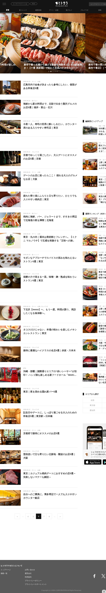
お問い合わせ (30, 570)
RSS (33, 3)
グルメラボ (84, 10)
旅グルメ (69, 10)
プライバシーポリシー (33, 581)
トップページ (6, 570)
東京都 (92, 405)
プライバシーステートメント (36, 584)
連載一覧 (4, 573)
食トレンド (23, 10)
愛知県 (92, 410)
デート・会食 (53, 10)
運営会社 (28, 573)
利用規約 (28, 577)
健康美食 (38, 10)
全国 (92, 400)
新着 (7, 10)
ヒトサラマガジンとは (20, 4)
